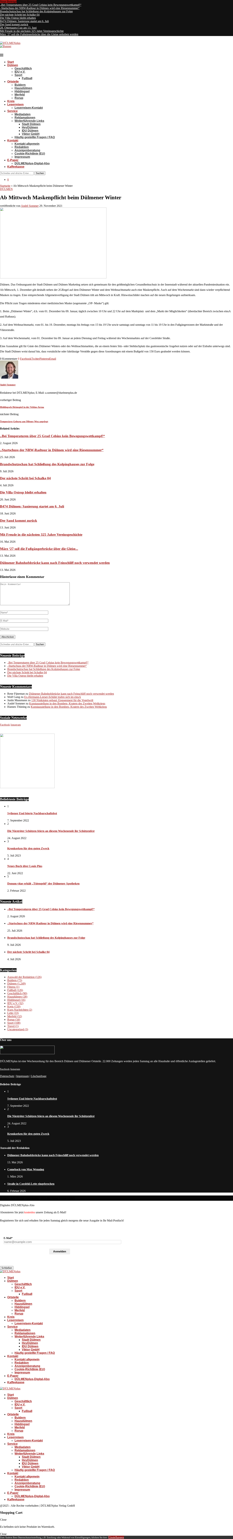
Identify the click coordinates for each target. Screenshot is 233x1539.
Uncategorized (17, 1029)
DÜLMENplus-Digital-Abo (32, 163)
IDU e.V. (20, 71)
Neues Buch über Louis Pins (24, 866)
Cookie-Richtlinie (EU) (30, 153)
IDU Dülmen (30, 130)
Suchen (40, 173)
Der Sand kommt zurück (14, 24)
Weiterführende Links (29, 120)
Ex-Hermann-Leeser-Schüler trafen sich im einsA (52, 696)
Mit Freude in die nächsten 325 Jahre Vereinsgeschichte (32, 31)
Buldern (20, 84)
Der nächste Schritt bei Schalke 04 (20, 14)
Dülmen (12, 65)
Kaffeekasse (15, 166)
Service (12, 111)
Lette (13, 1013)
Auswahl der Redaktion (24, 977)
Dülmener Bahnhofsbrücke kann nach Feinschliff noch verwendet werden (55, 563)
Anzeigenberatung (27, 150)
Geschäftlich (23, 68)
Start (10, 61)
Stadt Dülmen (31, 124)
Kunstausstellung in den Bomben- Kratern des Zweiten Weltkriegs (67, 703)
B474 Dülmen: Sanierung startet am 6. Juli (24, 21)
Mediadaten (23, 114)
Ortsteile (13, 81)
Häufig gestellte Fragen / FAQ (35, 137)
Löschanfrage (38, 1076)
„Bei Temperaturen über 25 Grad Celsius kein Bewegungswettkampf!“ (40, 4)
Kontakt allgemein (27, 143)
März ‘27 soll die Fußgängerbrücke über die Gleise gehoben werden (39, 34)
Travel (13, 1026)
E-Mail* (8, 1238)
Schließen (6, 1268)
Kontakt (12, 140)
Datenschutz (7, 1076)
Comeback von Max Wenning (25, 1169)
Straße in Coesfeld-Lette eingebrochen (30, 1183)
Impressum (22, 156)
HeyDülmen (30, 127)
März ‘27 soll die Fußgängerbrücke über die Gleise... (39, 549)
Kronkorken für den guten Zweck (28, 848)
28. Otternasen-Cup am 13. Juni (18, 27)
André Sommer (30, 205)
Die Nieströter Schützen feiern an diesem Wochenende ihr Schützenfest (50, 831)
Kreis (11, 101)
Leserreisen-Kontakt (29, 107)
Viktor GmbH (31, 133)
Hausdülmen (23, 88)
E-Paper (12, 160)
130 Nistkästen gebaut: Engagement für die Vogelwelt (62, 700)
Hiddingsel (22, 91)
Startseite (5, 185)
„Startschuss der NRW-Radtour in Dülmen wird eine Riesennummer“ (40, 8)
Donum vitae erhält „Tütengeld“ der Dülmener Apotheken (43, 883)
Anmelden (59, 1251)
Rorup (19, 97)
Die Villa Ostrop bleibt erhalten (18, 17)
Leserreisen (15, 104)
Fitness (13, 986)
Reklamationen (25, 117)
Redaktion (22, 147)
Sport (18, 75)
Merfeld (20, 94)
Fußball (27, 78)
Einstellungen (116, 1537)
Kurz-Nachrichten (19, 1009)
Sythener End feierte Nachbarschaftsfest (32, 813)
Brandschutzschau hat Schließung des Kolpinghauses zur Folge (36, 11)
